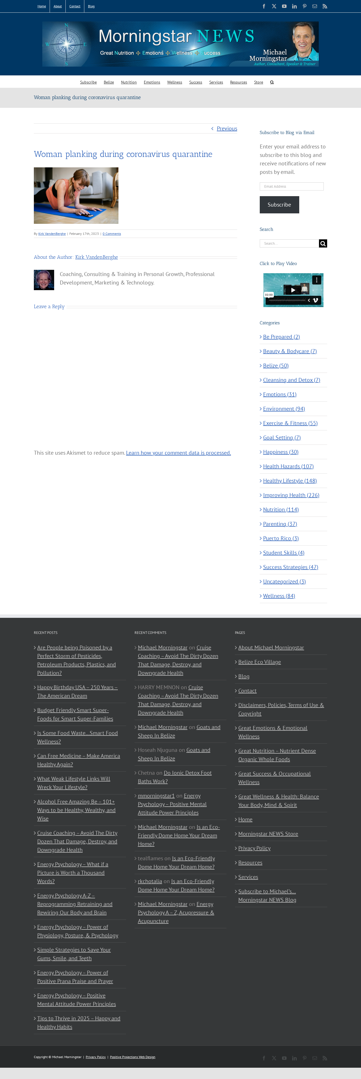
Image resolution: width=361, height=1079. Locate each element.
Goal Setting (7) (282, 437)
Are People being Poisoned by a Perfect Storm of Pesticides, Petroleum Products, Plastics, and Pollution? (76, 660)
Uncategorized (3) (284, 581)
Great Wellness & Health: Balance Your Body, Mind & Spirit (278, 801)
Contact (247, 690)
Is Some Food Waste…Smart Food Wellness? (77, 737)
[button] (272, 82)
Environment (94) (284, 408)
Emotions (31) (280, 394)
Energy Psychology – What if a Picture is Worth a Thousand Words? (72, 873)
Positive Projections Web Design (132, 1057)
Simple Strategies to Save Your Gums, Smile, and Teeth (74, 954)
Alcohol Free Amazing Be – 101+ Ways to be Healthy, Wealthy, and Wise (76, 810)
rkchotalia (150, 881)
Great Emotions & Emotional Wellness (272, 732)
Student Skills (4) (284, 552)
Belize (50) (276, 365)
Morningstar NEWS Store (268, 833)
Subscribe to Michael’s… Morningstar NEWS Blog (267, 895)
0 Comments (112, 233)
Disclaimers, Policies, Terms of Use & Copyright (281, 709)
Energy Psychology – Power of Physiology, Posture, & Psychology (77, 931)
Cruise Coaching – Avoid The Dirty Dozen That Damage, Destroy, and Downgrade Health (77, 841)
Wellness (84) (279, 595)
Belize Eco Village (259, 662)
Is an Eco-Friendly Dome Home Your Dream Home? (179, 835)
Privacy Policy (254, 848)
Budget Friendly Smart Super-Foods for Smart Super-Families (75, 714)
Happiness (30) (281, 452)
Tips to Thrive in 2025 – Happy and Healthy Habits (78, 1022)
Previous (227, 128)
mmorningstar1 (156, 795)
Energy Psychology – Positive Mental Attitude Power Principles (76, 1000)
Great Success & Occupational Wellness (274, 778)
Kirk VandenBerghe (52, 233)
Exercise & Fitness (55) (290, 423)
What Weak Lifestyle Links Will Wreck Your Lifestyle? (73, 783)
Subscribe (279, 204)
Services (248, 877)
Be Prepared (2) (281, 336)
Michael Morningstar (163, 647)
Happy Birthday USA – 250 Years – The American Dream (77, 691)
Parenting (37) (280, 524)
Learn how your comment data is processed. (178, 452)
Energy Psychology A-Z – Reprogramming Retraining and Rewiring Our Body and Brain (75, 904)
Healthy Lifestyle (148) (290, 480)
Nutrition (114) (281, 509)
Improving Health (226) (291, 495)
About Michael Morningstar (271, 647)
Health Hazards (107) (288, 466)
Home (245, 819)
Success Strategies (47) (290, 567)
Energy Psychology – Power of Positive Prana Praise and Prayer (75, 977)
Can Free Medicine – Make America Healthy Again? (78, 760)
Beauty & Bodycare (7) (290, 351)
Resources (250, 862)
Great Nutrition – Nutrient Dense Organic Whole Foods (277, 755)
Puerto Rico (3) (281, 538)
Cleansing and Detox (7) (291, 380)
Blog (244, 676)
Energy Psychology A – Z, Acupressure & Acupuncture (176, 912)
